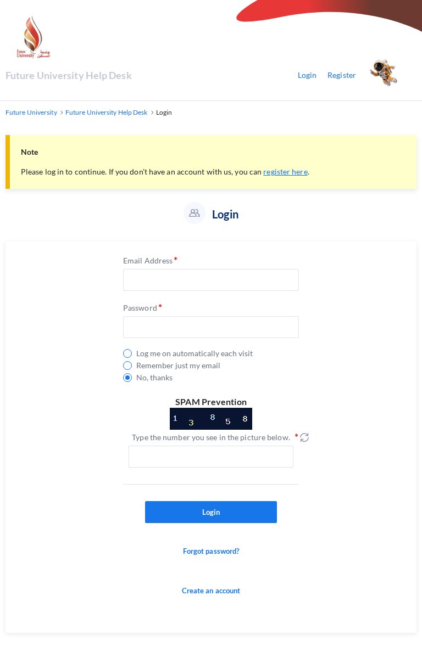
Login (307, 75)
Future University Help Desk (68, 75)
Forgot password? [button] (211, 551)
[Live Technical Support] (392, 75)
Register (341, 75)
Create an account (211, 590)
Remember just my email (178, 365)
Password (140, 307)
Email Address (148, 260)
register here (285, 171)
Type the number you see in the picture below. (211, 437)
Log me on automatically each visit (194, 353)
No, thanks (154, 377)
